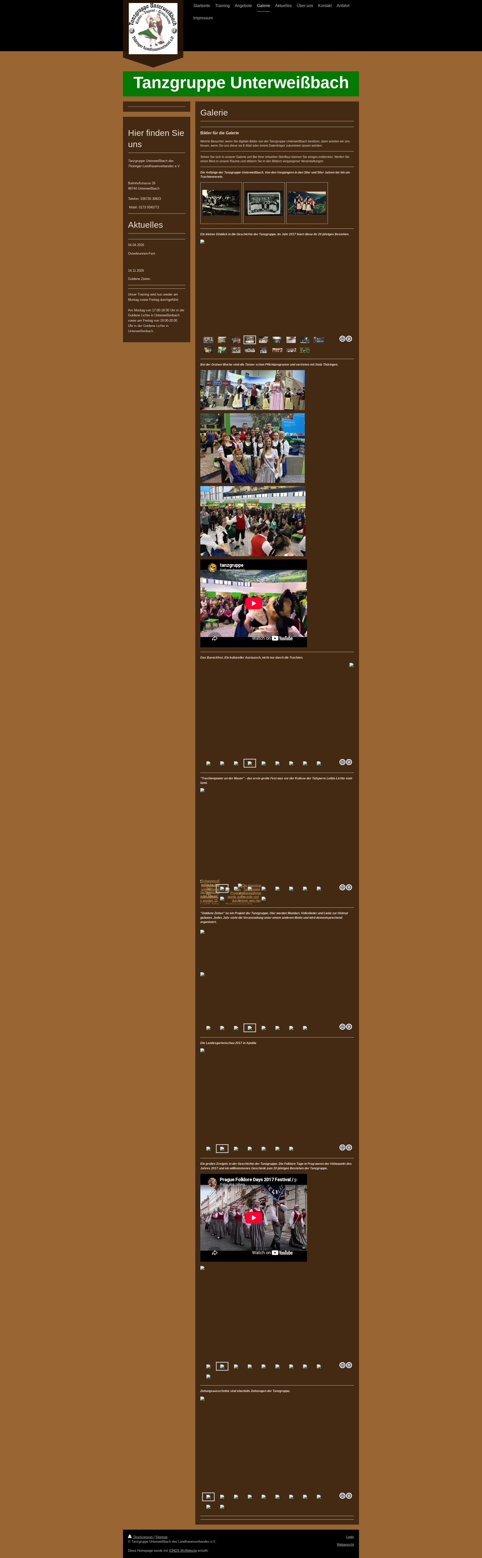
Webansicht (345, 1544)
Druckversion (143, 1537)
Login (350, 1537)
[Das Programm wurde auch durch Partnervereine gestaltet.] (236, 898)
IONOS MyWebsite (183, 1550)
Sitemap (161, 1537)
